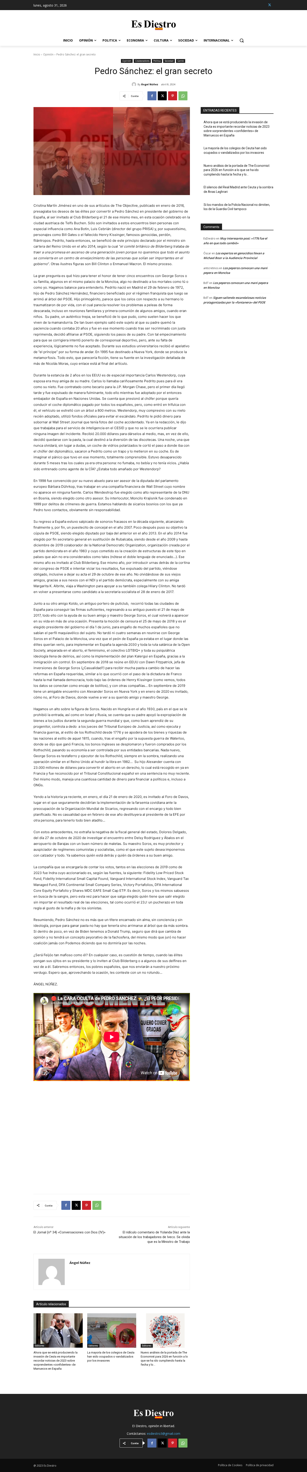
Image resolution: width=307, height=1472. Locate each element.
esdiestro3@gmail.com (163, 1433)
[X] (270, 5)
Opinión (48, 54)
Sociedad (169, 60)
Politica (157, 60)
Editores (39, 1345)
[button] (241, 40)
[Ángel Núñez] (135, 84)
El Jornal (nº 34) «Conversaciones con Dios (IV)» (69, 1232)
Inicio (36, 54)
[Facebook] (151, 95)
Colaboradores (142, 60)
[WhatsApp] (182, 95)
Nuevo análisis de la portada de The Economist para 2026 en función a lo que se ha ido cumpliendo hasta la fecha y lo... (236, 170)
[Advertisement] (111, 1135)
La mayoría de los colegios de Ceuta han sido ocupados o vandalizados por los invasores (110, 1356)
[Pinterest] (172, 95)
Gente (180, 60)
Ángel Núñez (149, 84)
